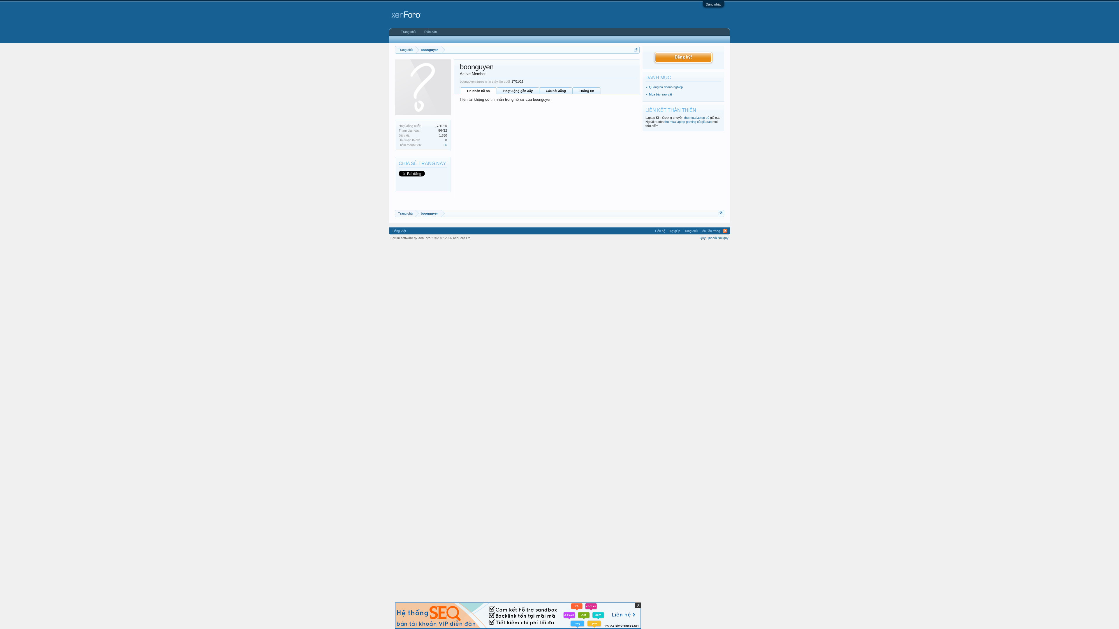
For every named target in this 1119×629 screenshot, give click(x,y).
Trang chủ (408, 31)
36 (445, 145)
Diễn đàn (430, 31)
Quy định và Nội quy (714, 238)
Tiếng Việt (399, 231)
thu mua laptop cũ (696, 117)
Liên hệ (660, 231)
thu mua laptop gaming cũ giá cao (688, 121)
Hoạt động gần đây (518, 91)
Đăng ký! (683, 57)
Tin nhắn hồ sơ (478, 91)
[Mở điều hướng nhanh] (636, 50)
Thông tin (586, 91)
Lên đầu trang (710, 231)
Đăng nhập (713, 4)
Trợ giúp (674, 231)
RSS (725, 231)
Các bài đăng (556, 91)
